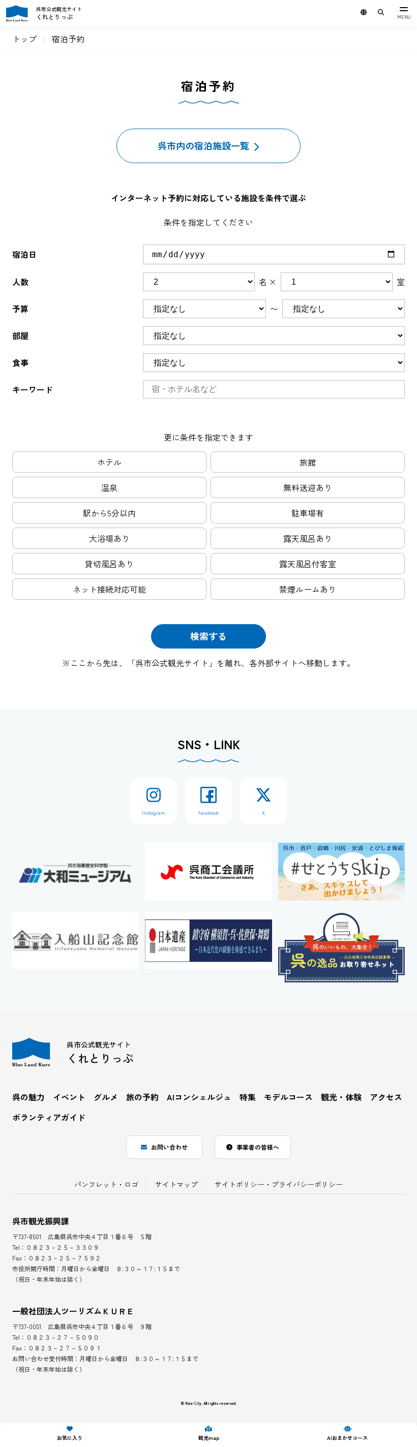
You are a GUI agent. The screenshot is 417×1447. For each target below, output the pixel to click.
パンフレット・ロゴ (106, 1184)
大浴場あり (109, 538)
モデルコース (288, 1097)
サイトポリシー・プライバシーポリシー (279, 1184)
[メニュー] (404, 13)
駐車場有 (307, 513)
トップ (24, 39)
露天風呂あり (307, 538)
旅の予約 (142, 1097)
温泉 (109, 487)
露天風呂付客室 (307, 564)
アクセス (386, 1097)
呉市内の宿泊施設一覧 (203, 145)
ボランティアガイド (48, 1117)
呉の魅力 (28, 1097)
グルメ (106, 1097)
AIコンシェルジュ (199, 1097)
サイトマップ (176, 1184)
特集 (248, 1097)
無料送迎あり (307, 487)
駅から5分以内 (109, 513)
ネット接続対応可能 (109, 589)
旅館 (308, 462)
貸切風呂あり (109, 564)
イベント (69, 1097)
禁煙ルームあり (307, 589)
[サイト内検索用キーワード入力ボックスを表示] (380, 12)
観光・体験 (341, 1097)
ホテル (109, 462)
